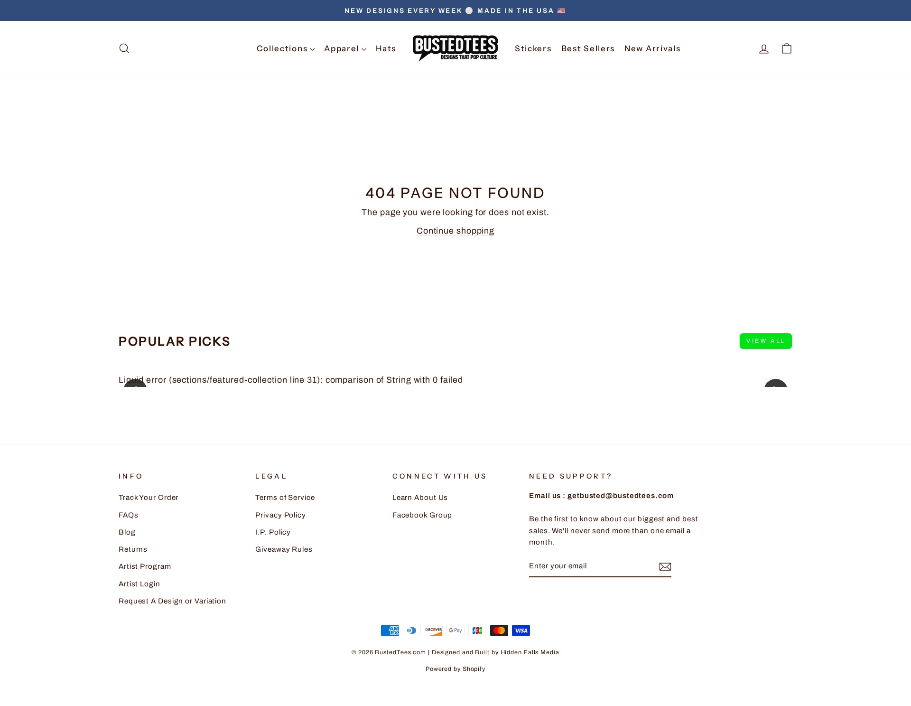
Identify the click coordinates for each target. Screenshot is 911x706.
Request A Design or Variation (172, 601)
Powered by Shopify (455, 669)
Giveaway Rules (284, 549)
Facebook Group (422, 515)
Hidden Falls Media (530, 652)
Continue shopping (455, 230)
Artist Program (145, 566)
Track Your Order (148, 497)
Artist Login (139, 584)
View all (765, 341)
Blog (127, 532)
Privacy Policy (280, 515)
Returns (133, 549)
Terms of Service (285, 497)
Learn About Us (420, 497)
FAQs (129, 515)
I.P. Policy (273, 532)
